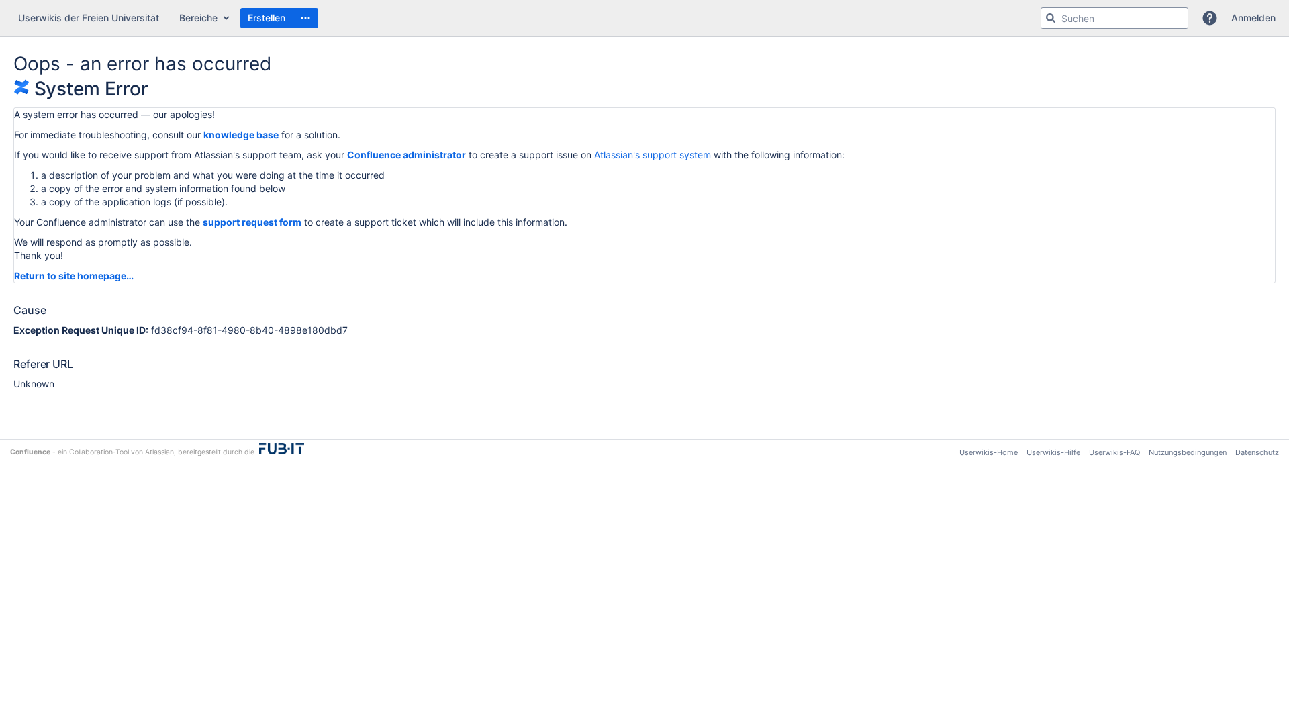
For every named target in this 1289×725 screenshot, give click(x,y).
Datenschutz (1257, 452)
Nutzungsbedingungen (1188, 452)
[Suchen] (1050, 18)
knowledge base (241, 134)
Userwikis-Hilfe (1053, 452)
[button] (305, 18)
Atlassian (159, 452)
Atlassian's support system (652, 154)
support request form (252, 222)
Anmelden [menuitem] (1253, 17)
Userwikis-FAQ (1114, 452)
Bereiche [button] (198, 17)
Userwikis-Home (988, 452)
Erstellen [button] (266, 17)
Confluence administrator (406, 154)
